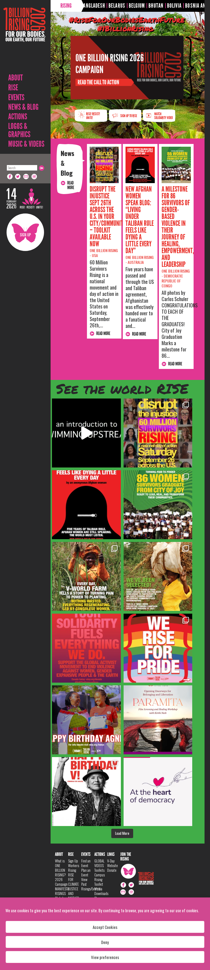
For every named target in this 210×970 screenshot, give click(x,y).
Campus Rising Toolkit (99, 879)
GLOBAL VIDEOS (99, 863)
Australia (136, 262)
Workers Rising (73, 868)
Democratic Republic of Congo (172, 280)
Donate (111, 870)
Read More (103, 333)
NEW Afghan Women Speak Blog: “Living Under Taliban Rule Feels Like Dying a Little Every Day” (140, 220)
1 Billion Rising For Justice (24, 38)
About (15, 78)
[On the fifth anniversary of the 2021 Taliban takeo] (86, 504)
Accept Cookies (105, 927)
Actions (17, 117)
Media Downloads (101, 891)
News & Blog (23, 107)
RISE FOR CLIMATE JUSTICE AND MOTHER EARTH (73, 888)
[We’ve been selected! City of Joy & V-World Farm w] (158, 576)
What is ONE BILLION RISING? (60, 867)
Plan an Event (86, 872)
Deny (105, 942)
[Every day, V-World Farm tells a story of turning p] (86, 576)
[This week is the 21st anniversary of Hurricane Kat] (86, 433)
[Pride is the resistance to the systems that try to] (158, 648)
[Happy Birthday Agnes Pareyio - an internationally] (86, 719)
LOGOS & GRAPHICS (19, 130)
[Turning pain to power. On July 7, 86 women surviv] (158, 504)
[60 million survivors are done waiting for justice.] (158, 433)
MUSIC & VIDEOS (26, 144)
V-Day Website (112, 863)
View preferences (105, 957)
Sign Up (25, 232)
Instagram (34, 177)
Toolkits (99, 870)
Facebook (10, 177)
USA (95, 255)
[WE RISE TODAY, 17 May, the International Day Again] (158, 791)
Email (26, 177)
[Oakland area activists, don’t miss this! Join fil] (158, 719)
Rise (13, 88)
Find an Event (86, 863)
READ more (70, 185)
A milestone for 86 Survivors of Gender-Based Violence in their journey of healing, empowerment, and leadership (178, 227)
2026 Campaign (61, 882)
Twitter (18, 177)
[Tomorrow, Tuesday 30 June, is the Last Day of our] (86, 648)
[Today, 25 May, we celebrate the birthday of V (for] (86, 791)
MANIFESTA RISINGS (62, 891)
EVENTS (16, 97)
